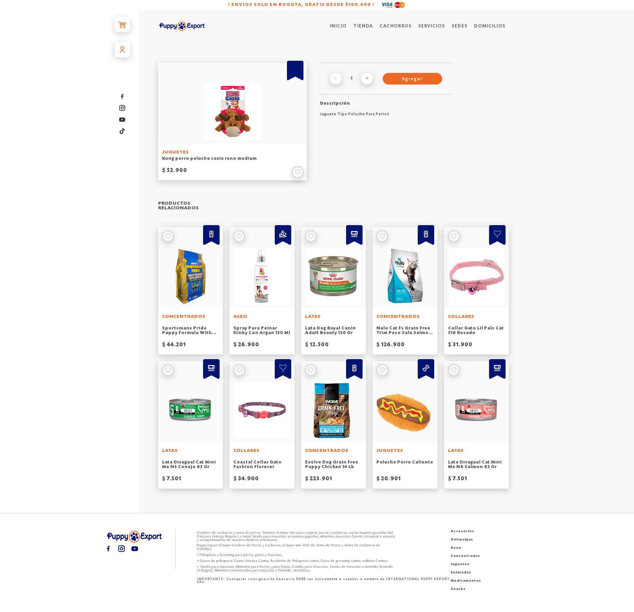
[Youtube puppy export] (122, 119)
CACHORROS (396, 26)
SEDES (460, 26)
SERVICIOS (431, 26)
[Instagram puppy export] (122, 108)
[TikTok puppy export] (122, 131)
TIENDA (363, 26)
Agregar (412, 79)
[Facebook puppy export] (122, 96)
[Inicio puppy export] (182, 26)
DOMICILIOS (490, 26)
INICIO (338, 26)
